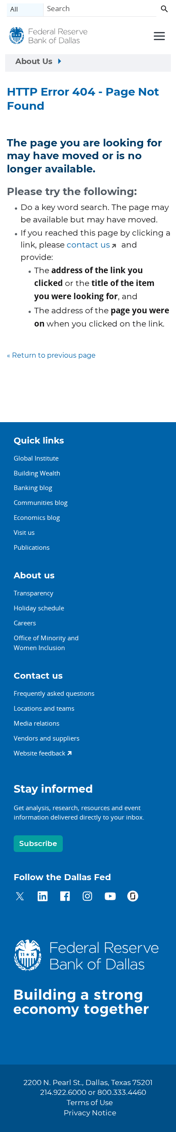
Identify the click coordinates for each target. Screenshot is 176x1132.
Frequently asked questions (54, 693)
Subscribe (38, 843)
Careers (25, 623)
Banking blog (33, 487)
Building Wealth (37, 473)
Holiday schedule (39, 608)
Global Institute (36, 458)
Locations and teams (44, 708)
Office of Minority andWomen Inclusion (46, 642)
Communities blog (40, 502)
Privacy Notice (90, 1113)
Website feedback (39, 753)
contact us (88, 245)
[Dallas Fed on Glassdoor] (132, 897)
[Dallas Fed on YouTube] (110, 897)
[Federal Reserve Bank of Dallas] (48, 37)
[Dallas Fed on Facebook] (65, 897)
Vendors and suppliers (46, 738)
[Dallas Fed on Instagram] (87, 897)
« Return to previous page (51, 355)
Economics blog (37, 517)
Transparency (33, 593)
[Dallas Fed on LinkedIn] (42, 897)
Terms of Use (90, 1103)
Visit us (24, 532)
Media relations (36, 723)
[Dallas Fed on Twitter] (20, 897)
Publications (32, 547)
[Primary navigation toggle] (158, 35)
